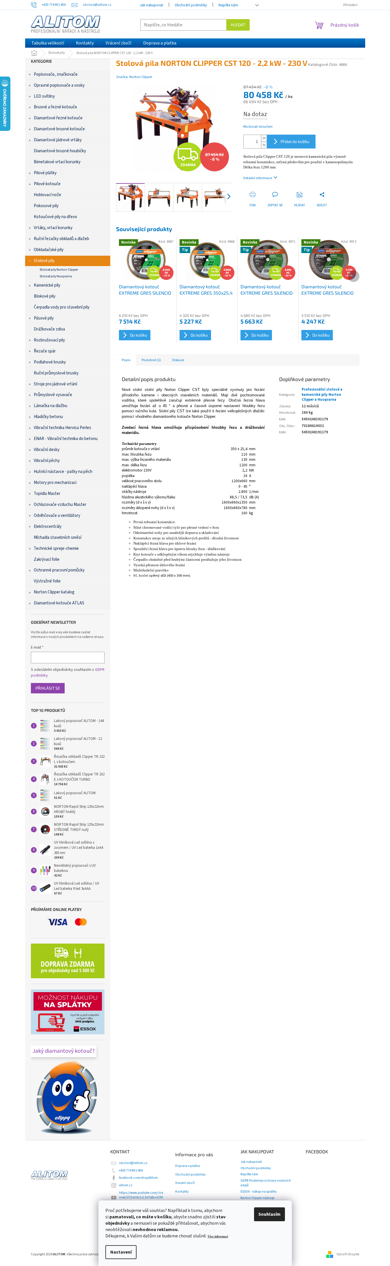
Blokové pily (44, 296)
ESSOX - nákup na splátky (258, 1191)
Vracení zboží (185, 1183)
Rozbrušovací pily (49, 340)
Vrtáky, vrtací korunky (53, 228)
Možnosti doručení (258, 126)
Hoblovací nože (47, 195)
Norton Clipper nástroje (257, 1198)
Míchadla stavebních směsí (57, 537)
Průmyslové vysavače (53, 395)
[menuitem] (48, 43)
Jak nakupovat (151, 5)
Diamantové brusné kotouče (59, 129)
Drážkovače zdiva (49, 329)
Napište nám (228, 5)
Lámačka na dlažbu (50, 406)
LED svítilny (44, 96)
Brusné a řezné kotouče (55, 107)
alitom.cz (126, 1185)
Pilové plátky (45, 173)
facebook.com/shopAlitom (138, 1177)
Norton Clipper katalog (54, 592)
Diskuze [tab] (178, 360)
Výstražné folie (47, 581)
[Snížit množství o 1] (264, 145)
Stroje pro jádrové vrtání (55, 384)
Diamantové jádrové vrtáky (58, 140)
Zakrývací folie (46, 559)
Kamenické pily (47, 285)
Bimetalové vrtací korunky (57, 162)
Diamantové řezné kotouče (58, 118)
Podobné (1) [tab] (151, 360)
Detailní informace (257, 178)
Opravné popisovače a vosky (59, 85)
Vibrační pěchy (47, 461)
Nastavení (121, 1252)
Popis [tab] (126, 360)
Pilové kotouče (47, 184)
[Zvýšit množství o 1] (264, 138)
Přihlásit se (48, 688)
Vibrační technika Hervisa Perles (62, 428)
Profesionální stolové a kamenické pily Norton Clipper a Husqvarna (322, 394)
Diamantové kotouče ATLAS (59, 603)
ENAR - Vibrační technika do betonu (66, 439)
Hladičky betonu (48, 417)
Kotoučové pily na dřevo (55, 217)
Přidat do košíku (295, 141)
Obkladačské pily (49, 250)
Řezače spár (45, 351)
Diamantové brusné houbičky (60, 151)
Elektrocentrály (47, 527)
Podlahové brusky (50, 362)
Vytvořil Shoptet (348, 1254)
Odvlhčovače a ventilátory (57, 516)
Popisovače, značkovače (56, 74)
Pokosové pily (46, 206)
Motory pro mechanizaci (55, 483)
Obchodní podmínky (191, 5)
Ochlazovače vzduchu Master (60, 505)
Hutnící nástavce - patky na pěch (63, 472)
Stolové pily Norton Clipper (59, 269)
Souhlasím (269, 1214)
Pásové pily (44, 318)
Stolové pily (44, 261)
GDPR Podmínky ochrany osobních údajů (265, 1183)
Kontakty (182, 1191)
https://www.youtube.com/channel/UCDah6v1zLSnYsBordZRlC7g (141, 1197)
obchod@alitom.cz (133, 1163)
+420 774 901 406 (131, 1170)
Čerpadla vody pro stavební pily (61, 307)
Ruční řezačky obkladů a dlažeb (61, 239)
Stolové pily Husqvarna (56, 276)
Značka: (134, 76)
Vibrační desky (46, 450)
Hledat (238, 24)
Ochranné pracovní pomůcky (59, 570)
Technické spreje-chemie (56, 548)
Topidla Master (47, 494)
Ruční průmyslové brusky (56, 373)
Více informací (218, 1236)
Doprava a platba (187, 1166)
